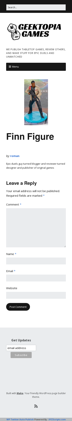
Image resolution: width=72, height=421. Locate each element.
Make (20, 393)
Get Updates (21, 340)
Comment (13, 204)
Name (11, 254)
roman (14, 156)
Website (11, 288)
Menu (15, 66)
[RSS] (36, 406)
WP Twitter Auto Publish (20, 419)
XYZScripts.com (57, 419)
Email (10, 271)
